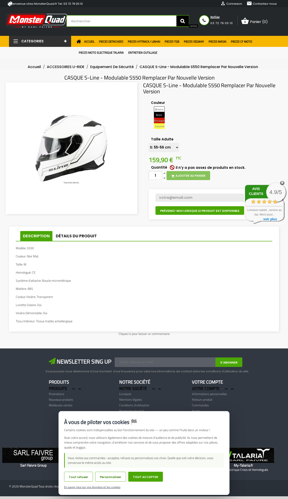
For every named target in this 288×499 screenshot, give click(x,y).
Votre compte (207, 381)
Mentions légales (130, 399)
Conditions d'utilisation (134, 405)
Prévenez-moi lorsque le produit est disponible (199, 211)
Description (36, 236)
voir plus (270, 219)
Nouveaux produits (61, 399)
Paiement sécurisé (131, 410)
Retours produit (202, 399)
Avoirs (196, 410)
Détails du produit (76, 236)
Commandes (200, 405)
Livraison (125, 393)
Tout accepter (145, 477)
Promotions (56, 393)
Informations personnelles (209, 393)
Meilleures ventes (60, 405)
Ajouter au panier (188, 176)
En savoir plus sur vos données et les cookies (92, 487)
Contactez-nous (262, 4)
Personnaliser (110, 477)
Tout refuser (78, 477)
